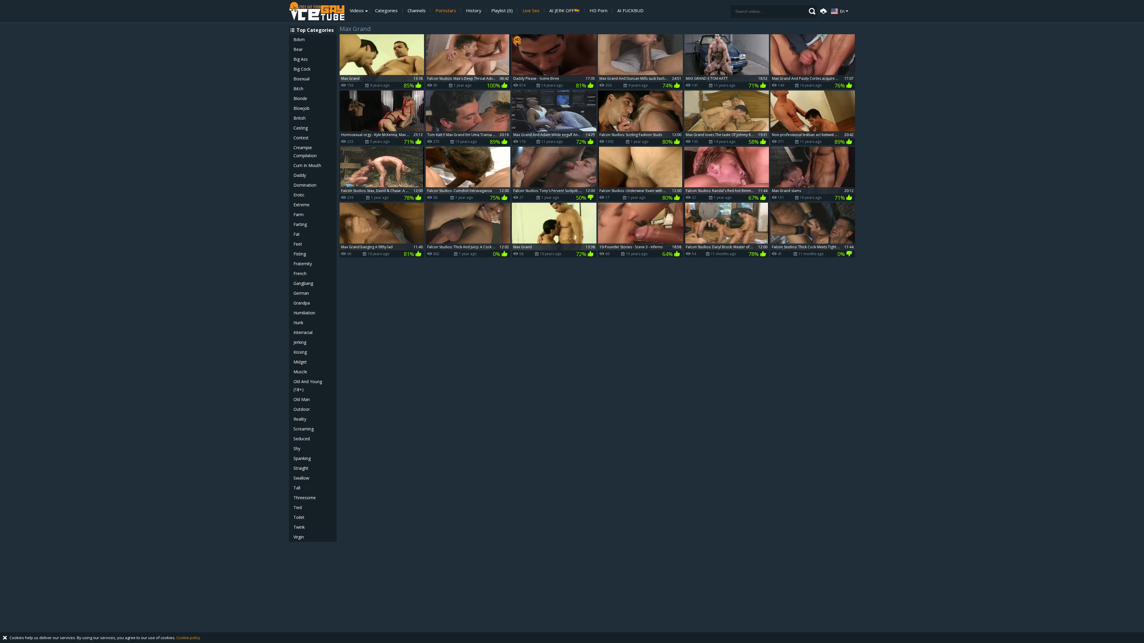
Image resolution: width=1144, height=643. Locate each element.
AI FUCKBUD (630, 10)
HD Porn (598, 10)
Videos (357, 10)
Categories (386, 10)
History (473, 10)
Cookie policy (188, 637)
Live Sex (531, 10)
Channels (417, 10)
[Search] (812, 11)
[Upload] (822, 10)
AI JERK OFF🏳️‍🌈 (564, 10)
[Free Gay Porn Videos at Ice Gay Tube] (316, 11)
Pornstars (446, 10)
